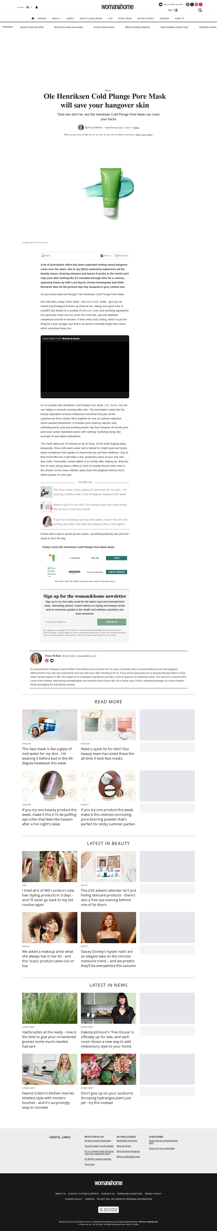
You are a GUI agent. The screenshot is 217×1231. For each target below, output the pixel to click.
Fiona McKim (95, 127)
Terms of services (79, 630)
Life (110, 18)
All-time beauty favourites (98, 1140)
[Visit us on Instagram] (196, 4)
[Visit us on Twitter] (192, 4)
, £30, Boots (110, 405)
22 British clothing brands (98, 1159)
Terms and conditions (129, 1194)
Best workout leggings (128, 1151)
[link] (53, 558)
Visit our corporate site (148, 1222)
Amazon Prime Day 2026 (32, 27)
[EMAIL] (52, 660)
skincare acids (90, 310)
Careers (90, 1199)
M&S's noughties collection (137, 27)
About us (60, 1194)
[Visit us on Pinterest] (200, 4)
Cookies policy (74, 1199)
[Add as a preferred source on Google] (108, 1209)
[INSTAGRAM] (47, 660)
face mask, (92, 301)
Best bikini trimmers (127, 1140)
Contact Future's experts (83, 1194)
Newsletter (123, 255)
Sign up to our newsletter (162, 1148)
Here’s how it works (144, 135)
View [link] (116, 558)
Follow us (107, 255)
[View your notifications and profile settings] (37, 7)
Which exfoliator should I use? (175, 27)
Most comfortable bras (128, 1156)
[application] (85, 367)
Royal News (125, 18)
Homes (70, 18)
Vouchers (89, 1164)
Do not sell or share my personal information (124, 1199)
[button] (85, 558)
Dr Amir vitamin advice (104, 27)
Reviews (164, 18)
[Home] (32, 19)
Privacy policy (153, 1194)
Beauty (56, 18)
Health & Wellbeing (91, 18)
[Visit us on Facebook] (188, 4)
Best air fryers (124, 1146)
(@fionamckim (37, 673)
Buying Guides (146, 18)
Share (47, 255)
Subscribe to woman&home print (163, 1141)
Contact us (108, 1194)
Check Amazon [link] (116, 572)
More (178, 18)
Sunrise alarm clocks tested (99, 1146)
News (136, 127)
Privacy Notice (50, 633)
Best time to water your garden (68, 27)
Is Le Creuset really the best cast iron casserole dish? (99, 1152)
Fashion (41, 18)
